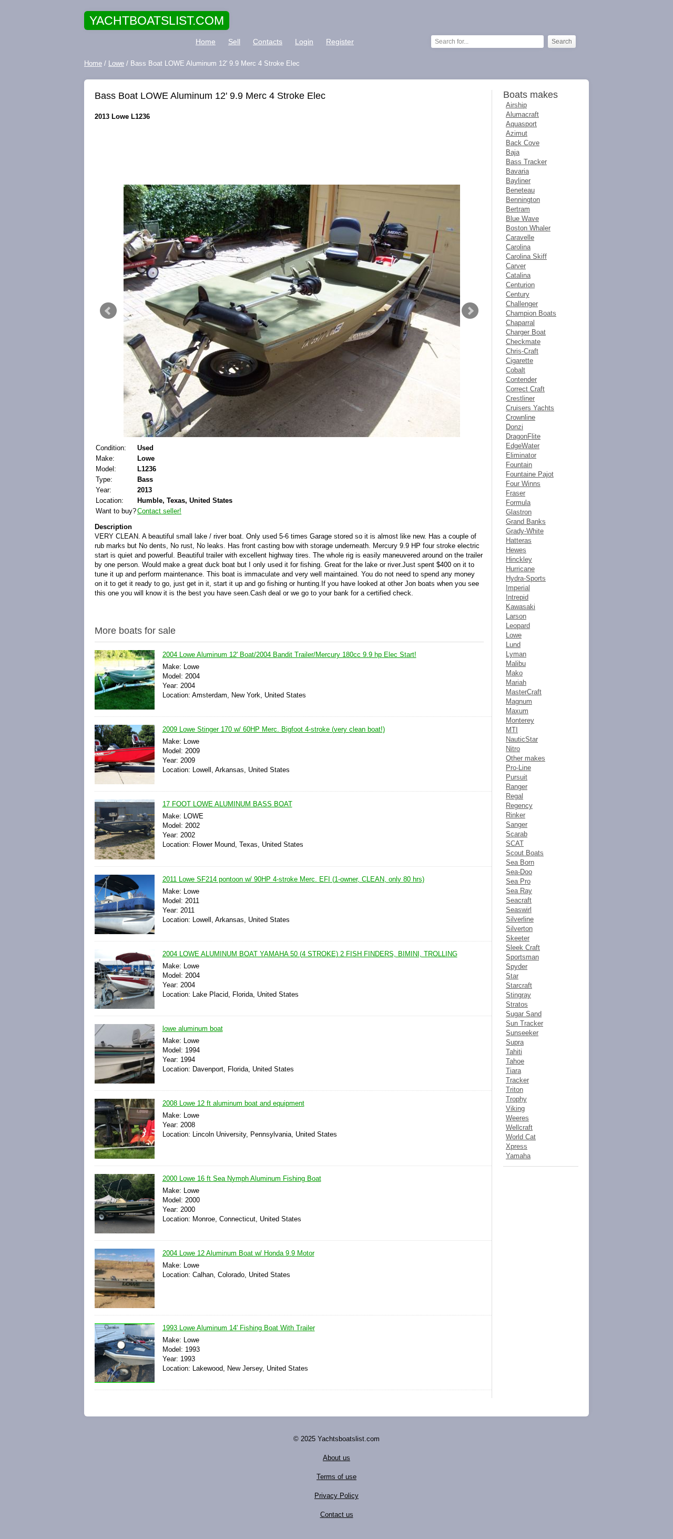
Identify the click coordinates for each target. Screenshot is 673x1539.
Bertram (518, 209)
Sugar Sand (524, 1014)
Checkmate (523, 342)
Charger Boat (526, 332)
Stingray (518, 995)
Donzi (514, 427)
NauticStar (522, 739)
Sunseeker (522, 1033)
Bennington (523, 200)
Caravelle (520, 237)
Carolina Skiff (526, 256)
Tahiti (514, 1052)
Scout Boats (525, 853)
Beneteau (520, 190)
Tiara (513, 1071)
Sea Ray (519, 891)
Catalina (518, 275)
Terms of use (336, 1477)
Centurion (520, 285)
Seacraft (519, 900)
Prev (108, 310)
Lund (513, 645)
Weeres (517, 1118)
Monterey (520, 720)
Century (517, 294)
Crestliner (520, 398)
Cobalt (515, 370)
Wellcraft (519, 1127)
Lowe (514, 635)
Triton (514, 1090)
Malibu (516, 663)
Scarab (516, 834)
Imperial (518, 588)
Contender (521, 379)
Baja (512, 152)
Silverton (519, 929)
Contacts (267, 41)
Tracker (517, 1080)
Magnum (519, 701)
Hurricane (520, 569)
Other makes (525, 758)
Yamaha (518, 1156)
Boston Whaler (528, 228)
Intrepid (517, 597)
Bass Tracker (526, 162)
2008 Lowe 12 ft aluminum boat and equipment (233, 1103)
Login (304, 41)
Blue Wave (522, 218)
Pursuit (516, 777)
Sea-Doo (519, 872)
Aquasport (521, 124)
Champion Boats (531, 313)
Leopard (518, 626)
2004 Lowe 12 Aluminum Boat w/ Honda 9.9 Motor (238, 1253)
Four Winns (523, 484)
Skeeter (517, 938)
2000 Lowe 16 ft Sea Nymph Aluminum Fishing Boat (241, 1178)
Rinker (515, 815)
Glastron (519, 512)
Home (206, 41)
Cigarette (519, 360)
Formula (518, 503)
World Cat (521, 1137)
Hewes (516, 550)
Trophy (516, 1099)
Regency (519, 805)
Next (470, 310)
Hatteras (519, 540)
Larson (516, 616)
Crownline (520, 417)
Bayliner (518, 181)
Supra (515, 1042)
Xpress (516, 1146)
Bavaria (517, 171)
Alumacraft (522, 114)
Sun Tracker (524, 1023)
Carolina (518, 247)
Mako (514, 673)
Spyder (516, 966)
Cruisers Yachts (530, 408)
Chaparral (520, 323)
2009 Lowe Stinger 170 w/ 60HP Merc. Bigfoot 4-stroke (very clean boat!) (273, 729)
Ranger (516, 787)
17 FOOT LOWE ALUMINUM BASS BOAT (227, 804)
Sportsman (522, 957)
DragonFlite (523, 436)
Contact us (336, 1514)
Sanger (516, 824)
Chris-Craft (522, 351)
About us (336, 1458)
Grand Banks (526, 521)
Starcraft (519, 985)
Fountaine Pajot (530, 474)
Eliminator (521, 455)
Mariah (516, 682)
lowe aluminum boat (192, 1028)
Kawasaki (520, 607)
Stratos (517, 1004)
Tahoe (515, 1061)
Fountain (519, 465)
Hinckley (519, 559)
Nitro (513, 749)
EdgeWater (522, 446)
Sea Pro (518, 881)
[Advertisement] (289, 153)
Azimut (516, 133)
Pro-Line (518, 768)
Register (340, 41)
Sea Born (520, 862)
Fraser (515, 493)
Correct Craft (525, 389)
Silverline (520, 919)
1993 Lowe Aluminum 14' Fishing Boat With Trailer (238, 1328)
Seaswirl (519, 910)
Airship (516, 105)
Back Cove (522, 143)
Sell (234, 41)
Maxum (517, 711)
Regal (514, 796)
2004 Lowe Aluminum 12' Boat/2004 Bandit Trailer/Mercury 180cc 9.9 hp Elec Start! (289, 655)
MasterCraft (524, 692)
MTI (512, 730)
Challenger (522, 304)
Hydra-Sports (526, 578)
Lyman (516, 654)
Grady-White (525, 531)
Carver (516, 266)
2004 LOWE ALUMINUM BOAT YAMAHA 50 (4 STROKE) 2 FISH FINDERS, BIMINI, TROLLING (309, 954)
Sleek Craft (523, 947)
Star (512, 976)
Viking (515, 1108)
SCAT (515, 843)
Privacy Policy (336, 1496)
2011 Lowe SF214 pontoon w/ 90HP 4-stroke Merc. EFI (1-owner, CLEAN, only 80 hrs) (293, 879)
